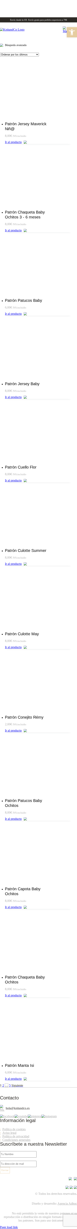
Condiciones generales (16, 1140)
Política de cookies (14, 1129)
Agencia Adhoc (67, 1203)
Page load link (9, 1227)
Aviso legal (9, 1132)
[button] (72, 32)
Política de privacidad (15, 1136)
